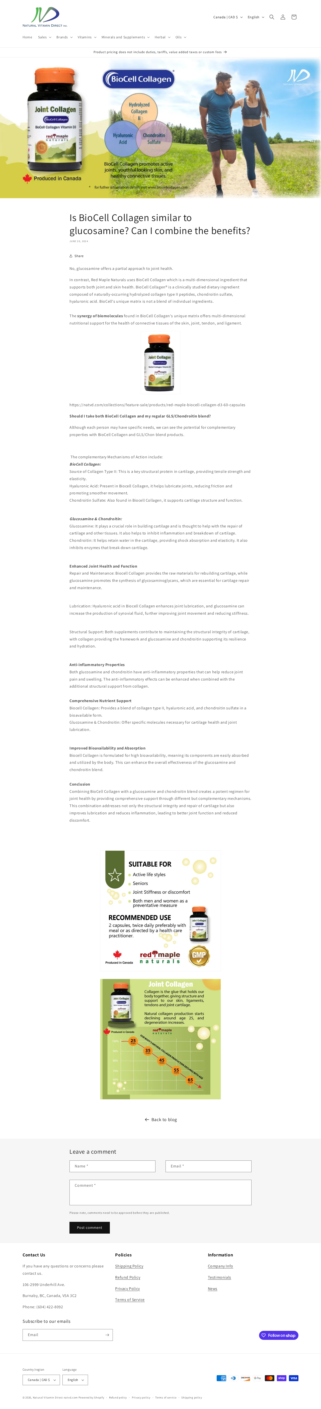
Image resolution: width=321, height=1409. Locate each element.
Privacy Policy (127, 1288)
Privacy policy (141, 1397)
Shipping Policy (129, 1266)
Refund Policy (127, 1277)
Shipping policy (191, 1397)
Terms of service (165, 1397)
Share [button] (79, 256)
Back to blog (164, 1119)
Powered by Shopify (91, 1397)
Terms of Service (130, 1299)
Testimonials (219, 1277)
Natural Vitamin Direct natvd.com (55, 1397)
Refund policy (118, 1397)
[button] (44, 37)
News (212, 1288)
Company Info (220, 1266)
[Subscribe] (107, 1335)
